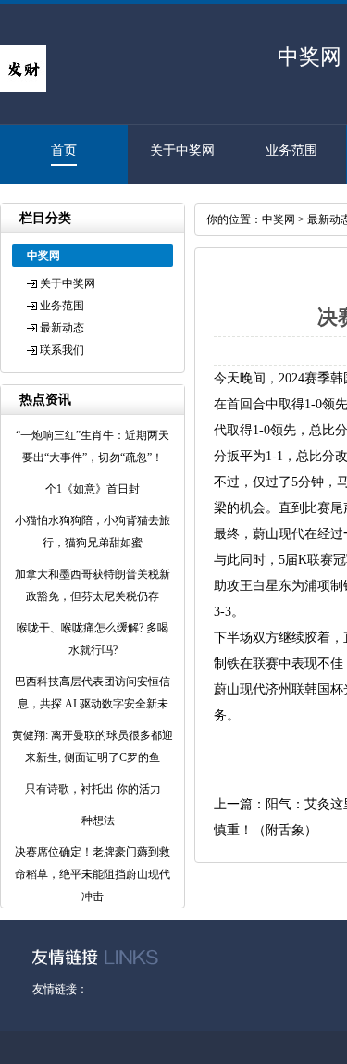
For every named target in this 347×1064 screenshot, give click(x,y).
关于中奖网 (182, 150)
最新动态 (62, 327)
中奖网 (278, 219)
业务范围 (291, 150)
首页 (64, 150)
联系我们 (62, 350)
